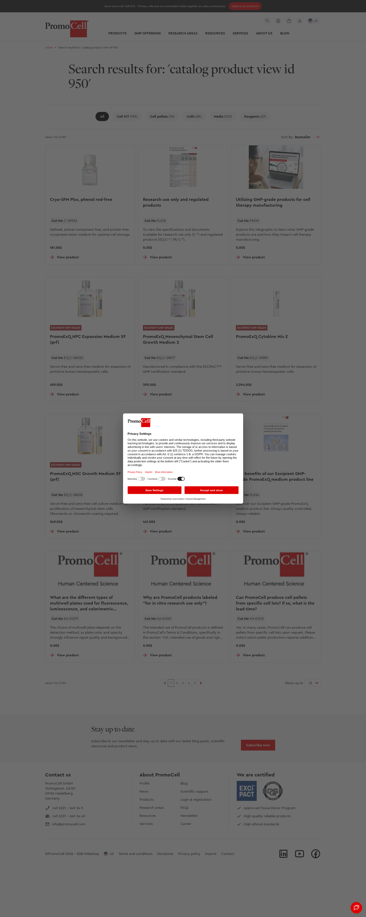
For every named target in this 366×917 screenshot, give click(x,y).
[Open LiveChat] (356, 908)
